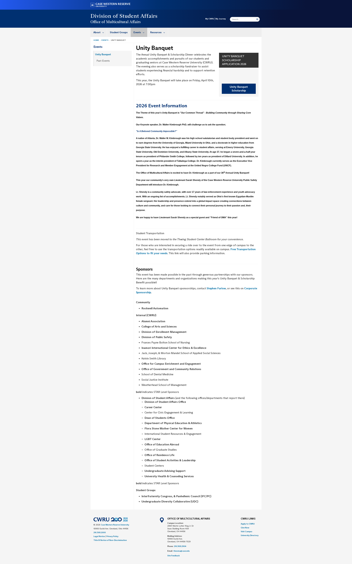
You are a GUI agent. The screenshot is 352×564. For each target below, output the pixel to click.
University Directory (249, 535)
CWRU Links (248, 518)
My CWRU (209, 18)
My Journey (220, 18)
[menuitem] (98, 32)
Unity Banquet (103, 54)
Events (137, 32)
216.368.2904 (180, 546)
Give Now (245, 527)
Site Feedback (173, 555)
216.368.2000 (100, 532)
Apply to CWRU (248, 524)
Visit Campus (246, 531)
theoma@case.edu (181, 551)
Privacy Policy (112, 536)
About (97, 32)
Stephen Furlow (216, 288)
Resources (156, 32)
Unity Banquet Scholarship (239, 88)
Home (96, 40)
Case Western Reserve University (115, 524)
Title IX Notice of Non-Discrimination (110, 540)
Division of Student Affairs (124, 15)
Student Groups (119, 32)
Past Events (103, 60)
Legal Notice (99, 536)
